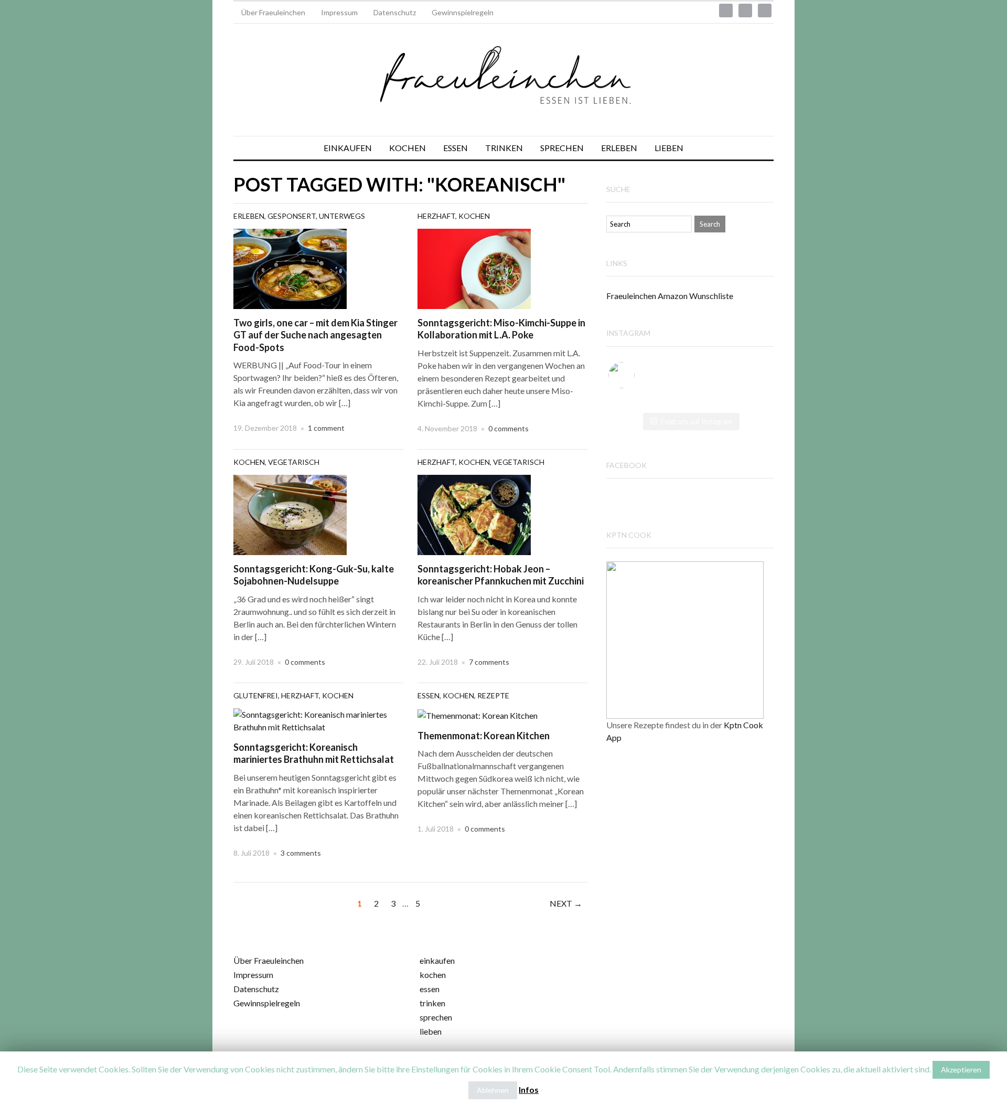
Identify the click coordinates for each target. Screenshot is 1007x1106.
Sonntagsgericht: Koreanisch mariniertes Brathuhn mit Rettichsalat (313, 753)
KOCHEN (407, 148)
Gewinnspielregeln (463, 12)
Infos (529, 1089)
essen (430, 989)
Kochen (474, 215)
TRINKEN (504, 148)
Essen (428, 695)
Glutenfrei (255, 695)
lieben (431, 1031)
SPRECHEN (562, 148)
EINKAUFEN (348, 148)
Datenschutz (394, 12)
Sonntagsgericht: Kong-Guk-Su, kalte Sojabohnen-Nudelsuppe (313, 575)
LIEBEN (669, 148)
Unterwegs (342, 215)
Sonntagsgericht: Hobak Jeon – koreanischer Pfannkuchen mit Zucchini (500, 575)
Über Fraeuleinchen (273, 12)
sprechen (436, 1017)
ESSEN (455, 148)
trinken (432, 1003)
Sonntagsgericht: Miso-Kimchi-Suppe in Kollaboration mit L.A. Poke (501, 329)
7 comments (489, 661)
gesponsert (291, 215)
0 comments (508, 428)
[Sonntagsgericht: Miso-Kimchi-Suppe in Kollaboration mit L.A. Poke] (474, 267)
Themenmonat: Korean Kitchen (483, 735)
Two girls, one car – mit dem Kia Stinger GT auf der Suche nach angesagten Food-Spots (315, 335)
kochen (433, 975)
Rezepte (493, 695)
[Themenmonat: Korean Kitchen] (477, 714)
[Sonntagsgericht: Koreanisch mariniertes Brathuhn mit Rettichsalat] (318, 720)
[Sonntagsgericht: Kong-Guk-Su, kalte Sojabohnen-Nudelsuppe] (290, 513)
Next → (566, 903)
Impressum (339, 12)
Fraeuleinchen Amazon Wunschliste (669, 296)
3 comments (301, 852)
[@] (637, 375)
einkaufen (437, 960)
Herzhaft (436, 215)
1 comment (326, 427)
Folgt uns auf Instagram (696, 421)
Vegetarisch (293, 462)
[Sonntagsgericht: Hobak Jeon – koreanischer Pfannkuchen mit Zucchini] (474, 513)
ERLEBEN (619, 148)
